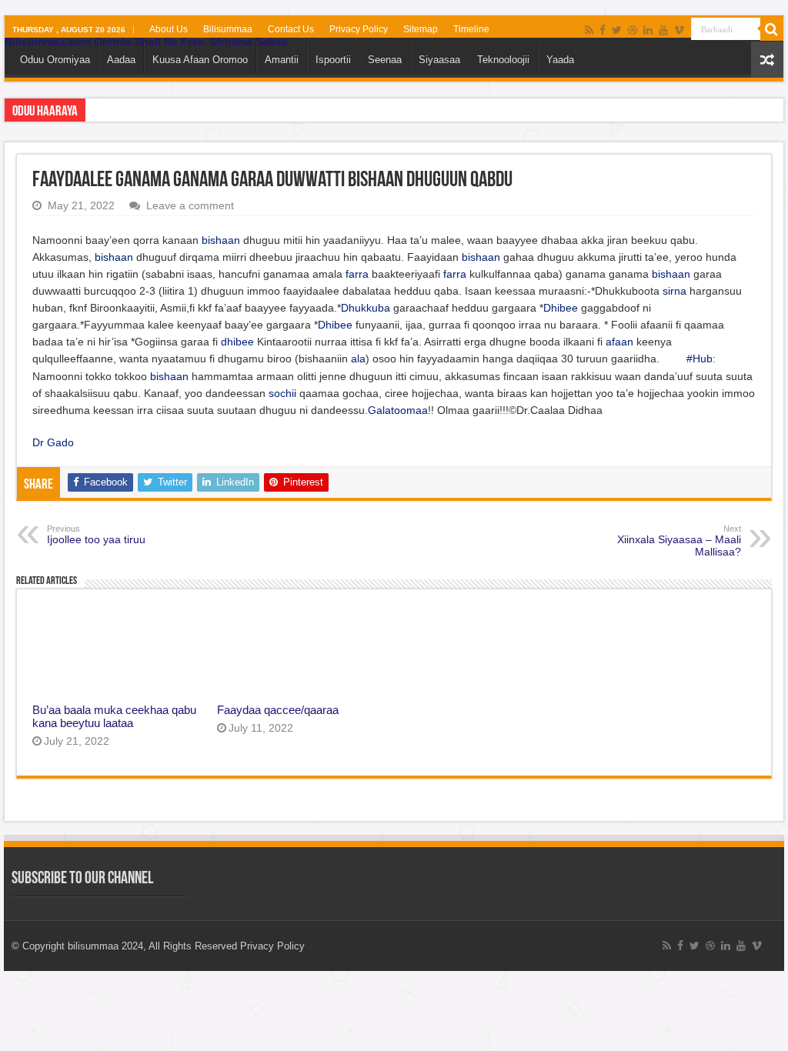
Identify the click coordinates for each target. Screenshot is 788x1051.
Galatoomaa (398, 410)
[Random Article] (767, 60)
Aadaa (121, 59)
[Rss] (589, 30)
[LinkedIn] (648, 30)
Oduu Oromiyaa (55, 59)
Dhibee (560, 308)
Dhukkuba (365, 308)
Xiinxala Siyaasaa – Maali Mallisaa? (679, 541)
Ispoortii (333, 59)
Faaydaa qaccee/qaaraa (278, 709)
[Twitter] (616, 30)
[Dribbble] (632, 30)
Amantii (282, 59)
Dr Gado (53, 442)
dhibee (237, 341)
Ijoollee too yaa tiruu (96, 535)
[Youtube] (663, 30)
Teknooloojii (503, 59)
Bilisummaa (227, 29)
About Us (168, 29)
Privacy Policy (358, 29)
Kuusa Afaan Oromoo (200, 59)
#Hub (699, 358)
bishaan (221, 240)
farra (357, 274)
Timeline (471, 29)
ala (358, 358)
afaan (619, 341)
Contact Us (291, 29)
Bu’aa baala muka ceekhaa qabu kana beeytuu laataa (114, 716)
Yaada (560, 59)
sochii (282, 393)
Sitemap (420, 29)
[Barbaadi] (771, 29)
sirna (674, 291)
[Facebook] (602, 30)
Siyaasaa (439, 59)
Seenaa (385, 59)
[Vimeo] (679, 30)
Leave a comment (190, 205)
